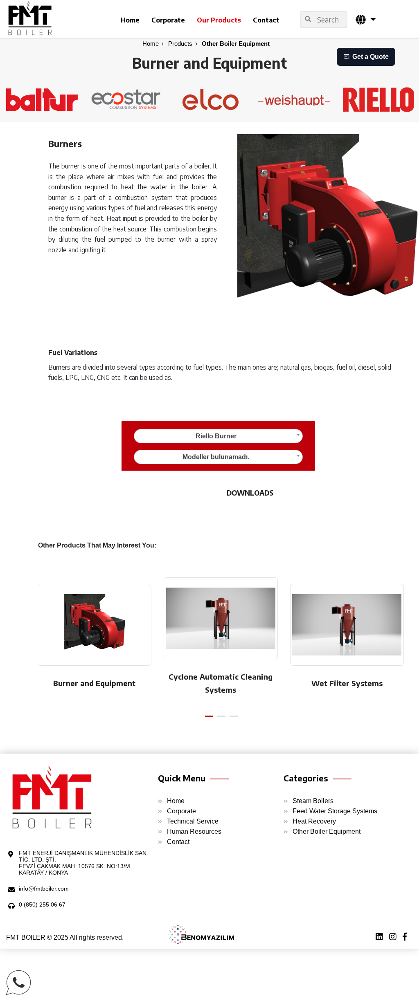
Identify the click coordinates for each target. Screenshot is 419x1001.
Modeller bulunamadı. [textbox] (215, 456)
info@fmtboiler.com (44, 888)
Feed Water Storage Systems (335, 811)
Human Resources (194, 831)
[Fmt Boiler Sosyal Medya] (408, 938)
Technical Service (193, 821)
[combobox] (218, 436)
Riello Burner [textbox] (216, 436)
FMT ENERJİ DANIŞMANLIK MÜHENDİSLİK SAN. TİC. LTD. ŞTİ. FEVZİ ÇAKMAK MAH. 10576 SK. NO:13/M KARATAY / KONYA (83, 863)
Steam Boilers (313, 800)
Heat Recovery (314, 821)
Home (130, 20)
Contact (266, 20)
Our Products (219, 20)
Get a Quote (370, 56)
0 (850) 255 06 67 (42, 904)
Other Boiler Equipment (236, 43)
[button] (365, 19)
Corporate (168, 20)
